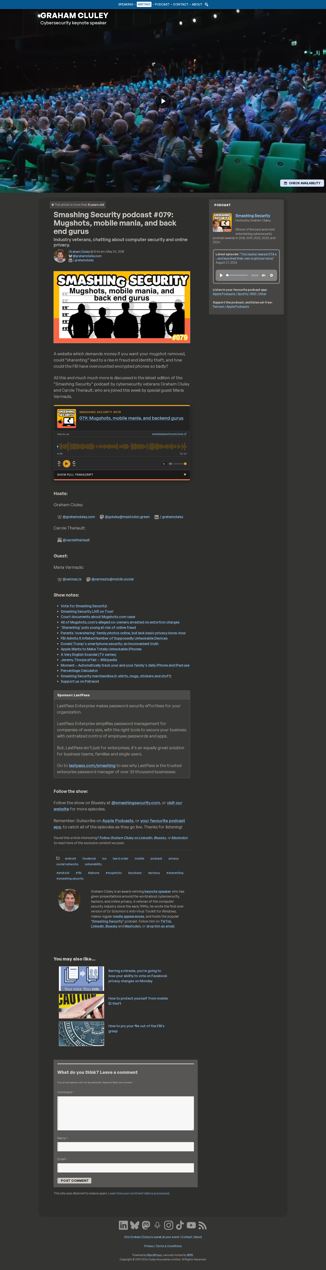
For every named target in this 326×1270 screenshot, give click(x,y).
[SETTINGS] (271, 275)
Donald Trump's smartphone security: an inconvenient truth (109, 643)
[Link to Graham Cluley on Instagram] (168, 1225)
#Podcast (135, 873)
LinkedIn (97, 926)
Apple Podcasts (117, 820)
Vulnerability (93, 864)
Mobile (139, 858)
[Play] (221, 275)
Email (62, 1159)
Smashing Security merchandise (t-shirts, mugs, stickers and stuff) (116, 676)
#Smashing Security (70, 878)
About (197, 4)
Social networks (67, 864)
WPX (190, 1255)
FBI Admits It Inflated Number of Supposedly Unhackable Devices (114, 638)
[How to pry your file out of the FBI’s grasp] (82, 1033)
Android (70, 858)
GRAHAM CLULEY (74, 15)
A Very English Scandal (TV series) (88, 654)
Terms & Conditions (169, 1246)
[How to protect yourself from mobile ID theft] (82, 1006)
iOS (104, 858)
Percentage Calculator (79, 670)
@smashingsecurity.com (135, 802)
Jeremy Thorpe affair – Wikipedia (89, 659)
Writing (144, 4)
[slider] (237, 275)
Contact (180, 4)
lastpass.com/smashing (92, 765)
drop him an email (160, 926)
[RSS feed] (202, 1225)
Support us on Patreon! (80, 681)
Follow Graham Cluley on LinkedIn (125, 838)
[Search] (206, 4)
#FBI (79, 873)
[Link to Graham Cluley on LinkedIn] (123, 1225)
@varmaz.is (72, 579)
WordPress (154, 1255)
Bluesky (160, 838)
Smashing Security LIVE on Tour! (87, 611)
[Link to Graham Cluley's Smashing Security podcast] (157, 1225)
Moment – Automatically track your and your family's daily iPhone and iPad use (125, 665)
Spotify (243, 294)
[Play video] (163, 100)
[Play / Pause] (66, 463)
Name (62, 1138)
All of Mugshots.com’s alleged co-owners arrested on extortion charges (120, 622)
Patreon (218, 306)
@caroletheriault (76, 540)
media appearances (128, 916)
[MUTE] (263, 275)
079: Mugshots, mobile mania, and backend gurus (131, 418)
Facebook (89, 858)
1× (164, 463)
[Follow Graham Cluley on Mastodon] (146, 1225)
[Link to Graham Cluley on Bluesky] (134, 1225)
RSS (253, 294)
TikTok (165, 921)
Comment (65, 1092)
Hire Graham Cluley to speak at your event (151, 1236)
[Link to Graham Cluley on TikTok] (180, 1225)
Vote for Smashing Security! (84, 606)
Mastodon (179, 838)
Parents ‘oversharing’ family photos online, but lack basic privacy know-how (123, 633)
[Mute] (170, 463)
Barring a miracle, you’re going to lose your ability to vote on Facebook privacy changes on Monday (137, 976)
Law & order (120, 858)
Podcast (162, 4)
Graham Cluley (55, 4)
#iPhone (93, 873)
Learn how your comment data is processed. (139, 1193)
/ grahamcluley (83, 260)
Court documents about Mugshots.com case (98, 616)
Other (262, 294)
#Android (62, 873)
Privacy (174, 858)
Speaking (125, 4)
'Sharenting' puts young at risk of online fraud (98, 627)
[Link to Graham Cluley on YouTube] (191, 1225)
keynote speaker (158, 891)
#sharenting (174, 873)
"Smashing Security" (107, 921)
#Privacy (154, 873)
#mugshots (114, 873)
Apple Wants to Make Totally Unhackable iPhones (101, 649)
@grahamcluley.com (87, 256)
